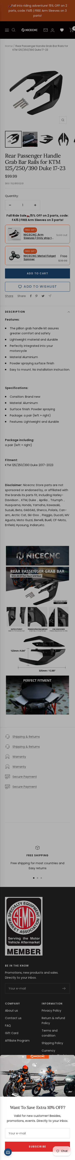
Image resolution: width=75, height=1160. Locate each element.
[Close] (68, 1061)
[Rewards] (8, 1152)
